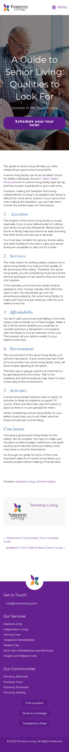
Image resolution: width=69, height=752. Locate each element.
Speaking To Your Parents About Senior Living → (35, 547)
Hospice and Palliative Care (20, 655)
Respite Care (11, 645)
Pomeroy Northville (16, 676)
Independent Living (16, 629)
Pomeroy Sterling (14, 692)
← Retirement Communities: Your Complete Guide (31, 539)
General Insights (46, 481)
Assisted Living (25, 481)
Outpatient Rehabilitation (19, 640)
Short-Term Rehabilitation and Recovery (28, 650)
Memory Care (12, 634)
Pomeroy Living (47, 108)
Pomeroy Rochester (16, 687)
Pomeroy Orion (13, 682)
